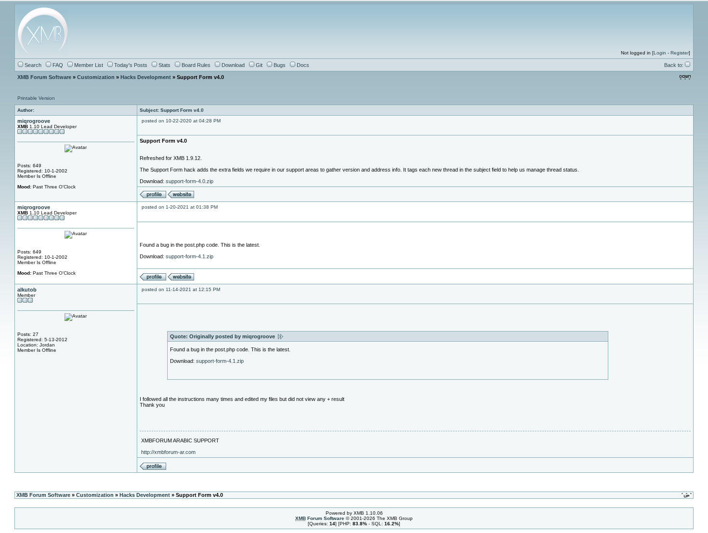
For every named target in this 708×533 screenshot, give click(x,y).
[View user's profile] (153, 196)
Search (32, 65)
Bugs (279, 65)
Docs (302, 65)
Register (679, 52)
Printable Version (36, 98)
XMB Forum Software (44, 77)
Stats (163, 65)
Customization (96, 77)
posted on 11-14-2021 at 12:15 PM (181, 289)
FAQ (57, 65)
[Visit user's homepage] (181, 196)
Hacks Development (145, 77)
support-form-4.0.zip (189, 181)
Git (258, 65)
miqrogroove (33, 121)
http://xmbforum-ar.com (168, 452)
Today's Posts (130, 65)
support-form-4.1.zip (189, 256)
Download (232, 65)
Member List (88, 65)
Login (660, 52)
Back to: (674, 65)
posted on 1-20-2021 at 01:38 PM (180, 207)
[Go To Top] (687, 495)
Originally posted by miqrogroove (233, 336)
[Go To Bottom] (685, 77)
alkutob (27, 290)
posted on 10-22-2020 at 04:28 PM (181, 120)
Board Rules (195, 65)
